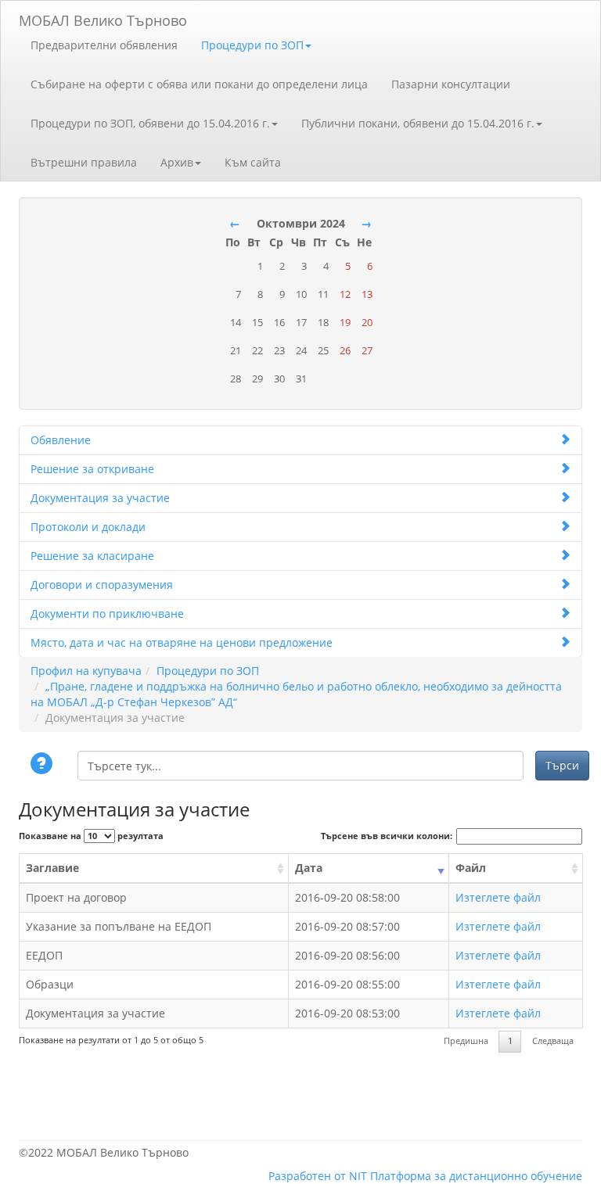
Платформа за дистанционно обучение (476, 1175)
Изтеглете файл (498, 897)
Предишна (466, 1040)
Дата (308, 867)
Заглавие (52, 867)
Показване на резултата (91, 836)
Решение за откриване (92, 468)
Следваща (553, 1040)
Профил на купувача (86, 670)
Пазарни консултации (450, 84)
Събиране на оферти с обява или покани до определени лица (199, 84)
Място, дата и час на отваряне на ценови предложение (182, 642)
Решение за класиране (92, 555)
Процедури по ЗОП (252, 45)
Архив (176, 162)
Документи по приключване (107, 613)
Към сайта (253, 162)
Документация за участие (100, 497)
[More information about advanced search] (44, 765)
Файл (470, 867)
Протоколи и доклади (88, 526)
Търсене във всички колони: (386, 836)
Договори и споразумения (102, 584)
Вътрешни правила (84, 162)
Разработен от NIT (317, 1175)
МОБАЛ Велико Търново (103, 17)
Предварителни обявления (104, 45)
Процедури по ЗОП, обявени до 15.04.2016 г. (150, 123)
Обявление (61, 439)
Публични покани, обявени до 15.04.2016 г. (417, 123)
